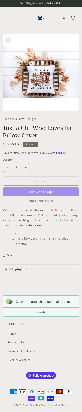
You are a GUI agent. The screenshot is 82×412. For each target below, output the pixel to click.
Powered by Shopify (58, 405)
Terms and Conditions (21, 351)
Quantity (8, 160)
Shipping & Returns (20, 359)
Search (12, 334)
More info (41, 312)
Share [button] (10, 255)
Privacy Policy (16, 342)
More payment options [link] (41, 201)
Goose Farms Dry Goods (35, 405)
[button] (7, 18)
